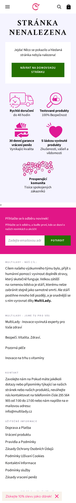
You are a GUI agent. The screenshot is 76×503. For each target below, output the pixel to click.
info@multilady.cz (18, 411)
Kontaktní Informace (20, 463)
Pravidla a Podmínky (20, 441)
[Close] (56, 496)
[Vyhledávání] (59, 6)
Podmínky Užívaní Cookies (24, 456)
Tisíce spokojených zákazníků (38, 185)
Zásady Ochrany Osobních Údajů (29, 448)
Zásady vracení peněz (21, 477)
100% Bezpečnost (54, 112)
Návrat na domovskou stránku (38, 70)
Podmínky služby (17, 470)
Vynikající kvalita (21, 144)
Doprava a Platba (18, 427)
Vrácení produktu (18, 434)
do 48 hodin (22, 112)
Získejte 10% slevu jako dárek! (28, 496)
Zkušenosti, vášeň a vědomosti (54, 146)
